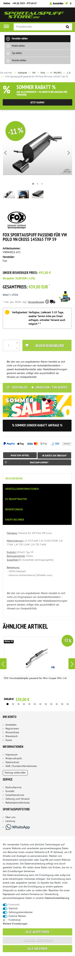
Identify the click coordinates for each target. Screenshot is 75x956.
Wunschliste (12, 732)
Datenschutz (12, 762)
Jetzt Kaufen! (37, 102)
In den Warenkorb (49, 346)
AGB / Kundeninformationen (21, 766)
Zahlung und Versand (17, 799)
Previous (3, 663)
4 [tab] (24, 704)
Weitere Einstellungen (15, 924)
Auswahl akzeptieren (37, 941)
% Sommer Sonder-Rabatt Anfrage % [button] (37, 425)
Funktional (15, 920)
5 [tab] (29, 704)
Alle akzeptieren (37, 932)
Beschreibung (14, 478)
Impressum (11, 755)
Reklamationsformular (17, 803)
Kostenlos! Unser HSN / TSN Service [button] (40, 388)
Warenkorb (11, 736)
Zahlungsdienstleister (21, 912)
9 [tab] (51, 704)
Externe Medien (17, 916)
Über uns (10, 817)
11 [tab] (62, 704)
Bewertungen (14, 509)
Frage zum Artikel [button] (20, 455)
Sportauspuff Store (34, 16)
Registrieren (12, 729)
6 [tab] (35, 704)
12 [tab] (67, 704)
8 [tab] (46, 704)
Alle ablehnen (38, 949)
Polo (43, 72)
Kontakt (9, 791)
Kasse (8, 740)
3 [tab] (18, 704)
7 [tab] (40, 704)
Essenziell (14, 904)
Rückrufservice (13, 787)
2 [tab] (13, 704)
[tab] (37, 478)
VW (33, 72)
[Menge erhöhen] (17, 342)
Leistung (10, 821)
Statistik (13, 908)
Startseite (20, 72)
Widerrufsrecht (13, 758)
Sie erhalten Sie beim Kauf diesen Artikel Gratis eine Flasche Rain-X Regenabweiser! (65, 301)
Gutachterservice (14, 795)
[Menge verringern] (17, 348)
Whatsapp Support (39, 462)
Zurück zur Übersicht (55, 455)
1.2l (68, 72)
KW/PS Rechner (14, 520)
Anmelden (11, 725)
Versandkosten (36, 302)
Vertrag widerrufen (15, 773)
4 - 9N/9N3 (56, 72)
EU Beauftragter (16, 499)
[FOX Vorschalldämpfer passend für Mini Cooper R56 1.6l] (37, 656)
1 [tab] (7, 704)
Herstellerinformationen (22, 489)
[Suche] (67, 27)
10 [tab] (56, 704)
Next (71, 663)
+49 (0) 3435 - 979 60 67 (24, 3)
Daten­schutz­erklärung (57, 898)
